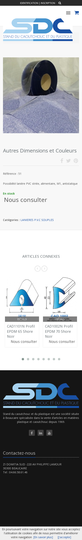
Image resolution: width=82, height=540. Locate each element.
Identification (29, 3)
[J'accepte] (64, 537)
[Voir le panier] (76, 13)
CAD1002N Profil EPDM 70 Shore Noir (59, 331)
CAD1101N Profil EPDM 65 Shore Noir (21, 331)
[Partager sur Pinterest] (76, 161)
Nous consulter (25, 200)
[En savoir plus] (43, 537)
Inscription (48, 3)
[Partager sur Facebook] (61, 161)
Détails (22, 319)
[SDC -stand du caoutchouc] (37, 20)
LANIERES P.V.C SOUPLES (37, 220)
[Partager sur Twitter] (68, 161)
